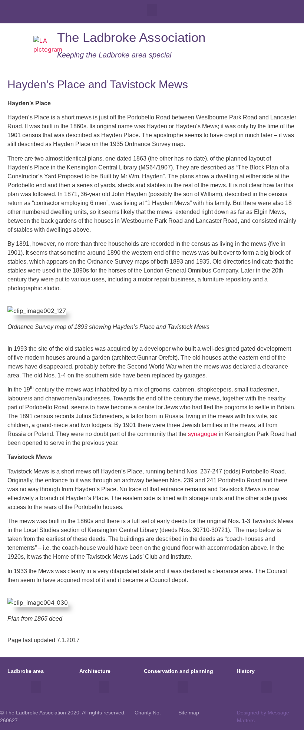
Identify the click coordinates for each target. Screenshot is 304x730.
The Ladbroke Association (131, 37)
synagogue (202, 434)
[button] (152, 10)
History (246, 671)
